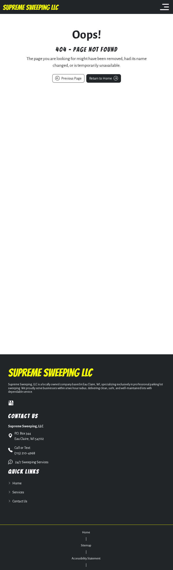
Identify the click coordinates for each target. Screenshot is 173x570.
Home (17, 483)
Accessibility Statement (86, 558)
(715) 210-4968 (24, 450)
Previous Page (71, 78)
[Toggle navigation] (164, 7)
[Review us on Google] (11, 403)
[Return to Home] (31, 6)
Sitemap (86, 545)
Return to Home (101, 78)
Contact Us (19, 501)
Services (18, 492)
